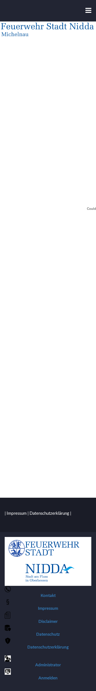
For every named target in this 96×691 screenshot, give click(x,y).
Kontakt (48, 595)
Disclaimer (48, 621)
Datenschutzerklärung (49, 513)
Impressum (17, 513)
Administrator (48, 665)
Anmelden (48, 678)
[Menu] (88, 10)
